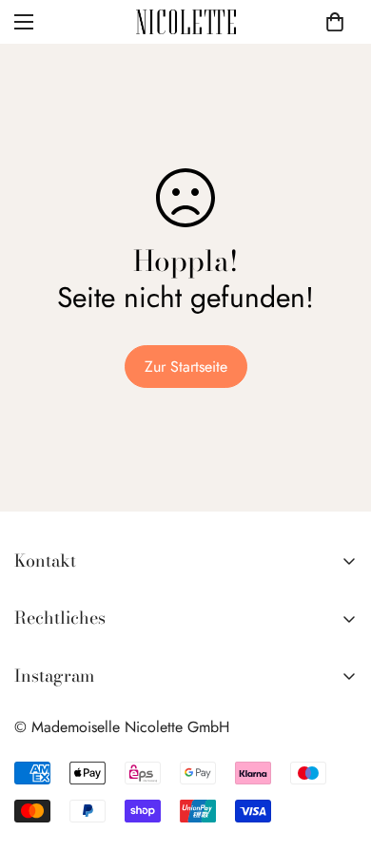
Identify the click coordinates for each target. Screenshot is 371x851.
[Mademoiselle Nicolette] (186, 22)
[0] (335, 22)
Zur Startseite (186, 366)
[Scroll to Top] (337, 750)
